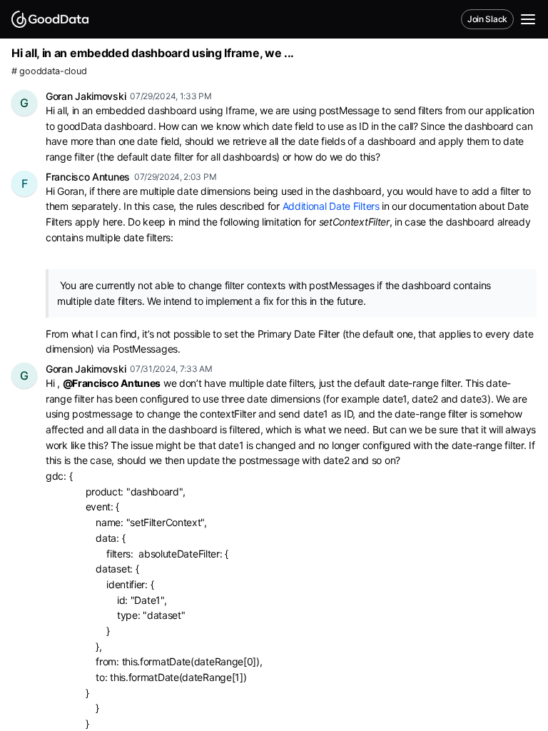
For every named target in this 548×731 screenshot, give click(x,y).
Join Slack (487, 19)
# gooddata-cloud (48, 71)
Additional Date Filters (331, 206)
